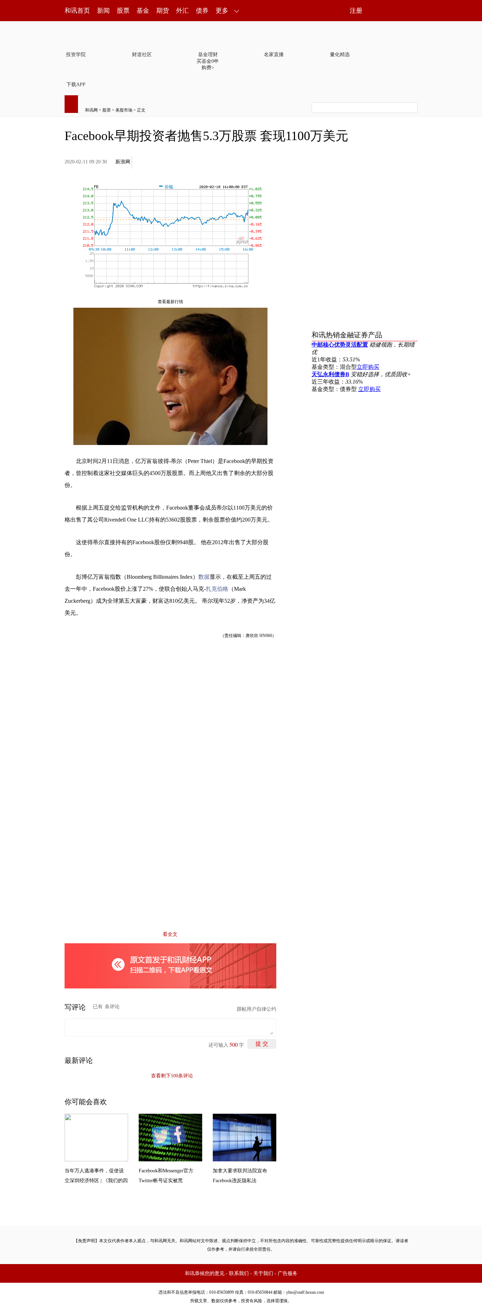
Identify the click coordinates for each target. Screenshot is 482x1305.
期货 (162, 10)
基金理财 (208, 54)
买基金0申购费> (208, 64)
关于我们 (263, 1273)
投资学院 (76, 54)
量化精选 (340, 54)
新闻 (103, 10)
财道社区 (142, 54)
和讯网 (91, 110)
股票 (123, 10)
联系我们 (239, 1273)
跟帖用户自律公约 (256, 1009)
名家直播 (274, 54)
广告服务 (287, 1273)
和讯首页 (77, 10)
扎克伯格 (217, 589)
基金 (143, 10)
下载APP (75, 84)
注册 (356, 10)
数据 (204, 577)
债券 (202, 10)
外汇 (182, 10)
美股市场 (123, 110)
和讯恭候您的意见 (204, 1273)
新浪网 (122, 161)
